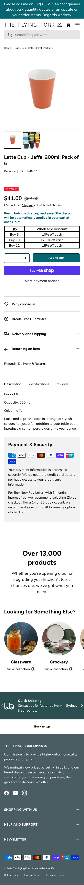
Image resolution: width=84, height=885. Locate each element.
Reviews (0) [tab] (64, 384)
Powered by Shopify (42, 868)
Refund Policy (12, 874)
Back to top (42, 726)
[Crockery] (59, 638)
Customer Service (56, 874)
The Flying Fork (21, 868)
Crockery (59, 661)
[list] (42, 92)
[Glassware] (21, 638)
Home (7, 48)
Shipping (27, 205)
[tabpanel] (42, 411)
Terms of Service (33, 874)
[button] (68, 24)
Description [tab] (13, 384)
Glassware (21, 661)
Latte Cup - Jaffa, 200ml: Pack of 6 (34, 48)
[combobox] (42, 34)
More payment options (42, 281)
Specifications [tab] (38, 384)
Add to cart (56, 258)
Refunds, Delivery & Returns (25, 364)
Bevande (10, 171)
